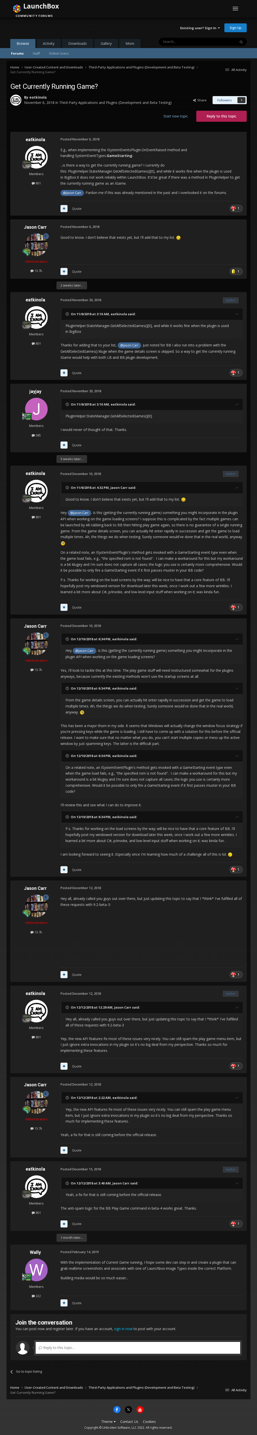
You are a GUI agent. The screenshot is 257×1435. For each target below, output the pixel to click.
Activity (48, 43)
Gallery (106, 43)
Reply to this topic (221, 116)
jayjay (35, 391)
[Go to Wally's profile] (36, 1270)
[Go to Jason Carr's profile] (36, 244)
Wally (35, 1252)
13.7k (38, 270)
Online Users (59, 53)
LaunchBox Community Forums (50, 27)
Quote (77, 208)
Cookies (149, 1421)
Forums (17, 53)
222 (38, 1296)
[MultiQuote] (64, 208)
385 (38, 435)
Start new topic (175, 116)
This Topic (221, 41)
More (129, 43)
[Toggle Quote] (68, 314)
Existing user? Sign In (199, 28)
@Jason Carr (72, 193)
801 (38, 183)
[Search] (241, 42)
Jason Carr (35, 227)
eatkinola (38, 97)
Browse (23, 43)
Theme (107, 1421)
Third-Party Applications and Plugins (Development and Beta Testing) (115, 102)
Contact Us (129, 1421)
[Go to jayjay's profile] (36, 409)
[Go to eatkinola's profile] (15, 100)
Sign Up (235, 27)
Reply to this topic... (58, 1347)
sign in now (123, 1328)
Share (201, 100)
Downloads (77, 43)
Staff (36, 53)
